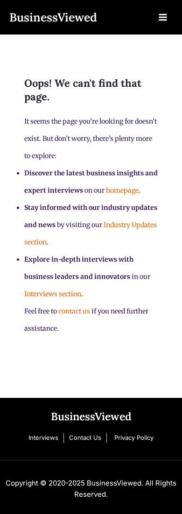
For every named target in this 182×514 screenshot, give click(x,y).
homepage (122, 190)
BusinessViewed (53, 17)
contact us (74, 311)
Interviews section (52, 294)
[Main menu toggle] (163, 17)
